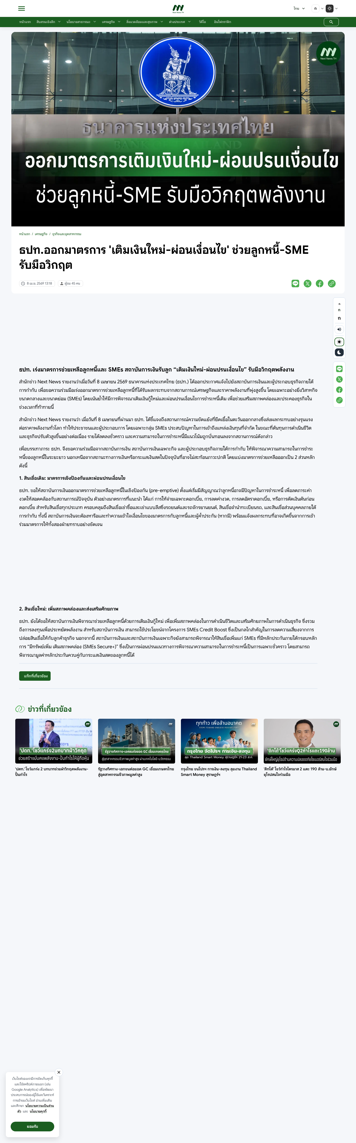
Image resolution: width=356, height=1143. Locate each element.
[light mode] (339, 342)
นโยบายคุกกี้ (38, 1111)
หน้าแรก (24, 234)
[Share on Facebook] (320, 283)
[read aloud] (339, 329)
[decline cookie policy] (59, 1072)
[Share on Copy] (332, 283)
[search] (331, 22)
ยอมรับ (32, 1126)
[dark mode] (339, 352)
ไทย (296, 8)
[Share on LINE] (295, 283)
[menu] (21, 8)
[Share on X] (307, 283)
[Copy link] (339, 400)
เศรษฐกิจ (41, 234)
